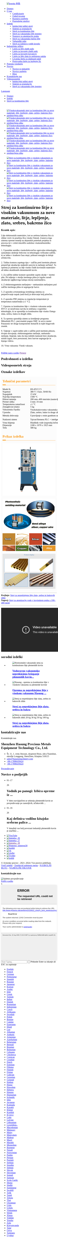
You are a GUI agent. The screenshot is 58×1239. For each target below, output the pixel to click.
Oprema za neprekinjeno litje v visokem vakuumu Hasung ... (30, 692)
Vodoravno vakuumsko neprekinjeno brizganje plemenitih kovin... (26, 673)
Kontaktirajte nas (14, 76)
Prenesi (23, 353)
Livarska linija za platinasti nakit (26, 59)
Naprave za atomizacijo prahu (25, 36)
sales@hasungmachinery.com (20, 759)
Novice (10, 66)
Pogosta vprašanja (15, 64)
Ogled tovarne (18, 16)
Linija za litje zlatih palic (23, 49)
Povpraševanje (7, 768)
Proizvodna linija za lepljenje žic (26, 61)
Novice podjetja (19, 71)
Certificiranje (18, 13)
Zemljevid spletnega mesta (26, 865)
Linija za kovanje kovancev (24, 54)
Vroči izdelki (7, 865)
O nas (9, 11)
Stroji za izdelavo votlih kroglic (26, 44)
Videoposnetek (13, 79)
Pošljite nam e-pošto (10, 353)
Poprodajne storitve (21, 21)
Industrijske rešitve (15, 46)
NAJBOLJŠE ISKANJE (20, 868)
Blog (14, 74)
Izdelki (10, 23)
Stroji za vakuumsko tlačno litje (26, 39)
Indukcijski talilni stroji (22, 26)
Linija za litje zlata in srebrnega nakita (29, 56)
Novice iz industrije (21, 69)
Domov (10, 8)
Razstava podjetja (20, 18)
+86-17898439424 (15, 761)
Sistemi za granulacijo (22, 28)
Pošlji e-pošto (7, 881)
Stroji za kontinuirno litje (23, 31)
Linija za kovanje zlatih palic (25, 51)
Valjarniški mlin (19, 41)
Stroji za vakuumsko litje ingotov (27, 34)
